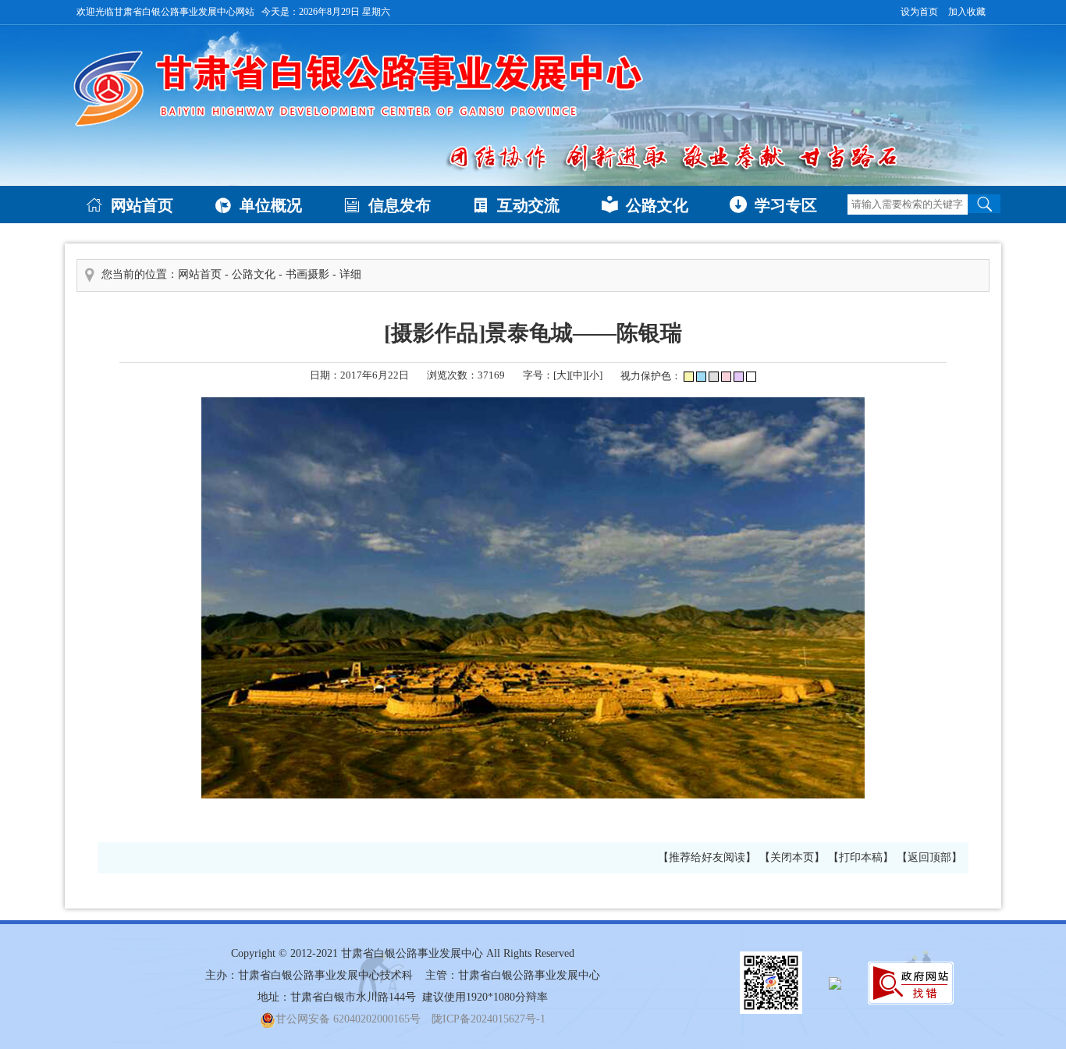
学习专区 (773, 205)
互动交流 (516, 205)
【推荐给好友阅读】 (707, 857)
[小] (594, 375)
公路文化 (644, 205)
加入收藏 (967, 11)
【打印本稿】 (861, 857)
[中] (578, 375)
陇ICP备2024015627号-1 (488, 1019)
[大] (561, 375)
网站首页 (129, 205)
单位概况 (258, 205)
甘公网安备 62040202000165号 (348, 1019)
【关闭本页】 (792, 857)
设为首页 (919, 11)
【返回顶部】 (929, 857)
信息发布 (387, 205)
